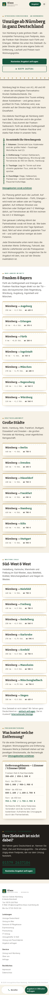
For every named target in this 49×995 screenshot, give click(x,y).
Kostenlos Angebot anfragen (24, 61)
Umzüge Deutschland (10, 918)
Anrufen (14, 990)
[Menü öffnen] (44, 4)
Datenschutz (7, 973)
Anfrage (5, 959)
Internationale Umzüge (22, 714)
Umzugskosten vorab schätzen (17, 188)
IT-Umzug (6, 934)
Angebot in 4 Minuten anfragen (36, 990)
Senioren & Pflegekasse (11, 924)
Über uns (6, 956)
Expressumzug (8, 928)
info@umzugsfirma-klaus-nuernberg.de (23, 905)
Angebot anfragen (9, 943)
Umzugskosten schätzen (21, 756)
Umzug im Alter (8, 921)
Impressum (6, 969)
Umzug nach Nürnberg (11, 953)
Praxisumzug (7, 931)
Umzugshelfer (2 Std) (10, 937)
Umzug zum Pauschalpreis (12, 940)
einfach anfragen (27, 711)
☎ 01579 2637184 (24, 69)
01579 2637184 (16, 862)
